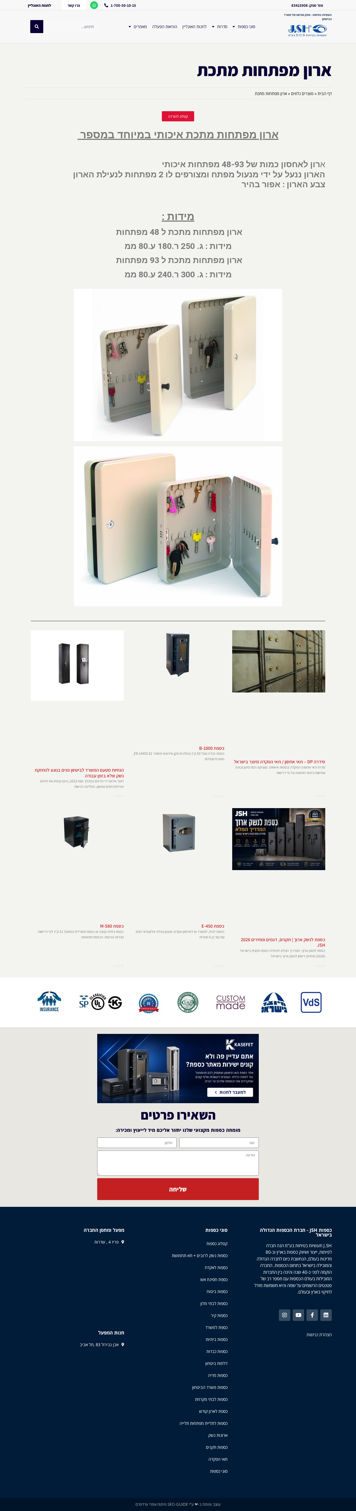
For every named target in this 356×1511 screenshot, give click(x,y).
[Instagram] (284, 1315)
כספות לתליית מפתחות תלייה (204, 1423)
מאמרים (140, 26)
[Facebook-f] (312, 1315)
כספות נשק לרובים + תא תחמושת (200, 1255)
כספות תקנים (217, 1447)
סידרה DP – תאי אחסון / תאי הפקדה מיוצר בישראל (279, 762)
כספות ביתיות (217, 1339)
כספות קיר (219, 1315)
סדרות (222, 26)
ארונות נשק (218, 1435)
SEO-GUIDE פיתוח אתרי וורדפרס (162, 1504)
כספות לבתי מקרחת (211, 1399)
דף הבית (325, 93)
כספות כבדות (217, 1351)
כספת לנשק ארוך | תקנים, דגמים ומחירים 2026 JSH (283, 942)
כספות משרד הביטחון (210, 1387)
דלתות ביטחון (216, 1363)
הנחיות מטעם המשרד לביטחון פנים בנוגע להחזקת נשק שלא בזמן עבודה (79, 773)
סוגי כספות (246, 26)
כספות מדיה (218, 1375)
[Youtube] (298, 1315)
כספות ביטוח (217, 1291)
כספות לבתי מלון (214, 1303)
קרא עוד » (319, 796)
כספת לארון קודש (213, 1411)
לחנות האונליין (194, 26)
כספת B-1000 (211, 748)
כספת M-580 (112, 926)
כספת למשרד (216, 1327)
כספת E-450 (212, 926)
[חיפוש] (36, 26)
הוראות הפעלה (164, 26)
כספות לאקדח (216, 1267)
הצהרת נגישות (319, 1335)
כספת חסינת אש (214, 1279)
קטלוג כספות (217, 1243)
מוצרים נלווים (302, 93)
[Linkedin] (326, 1315)
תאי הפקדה (218, 1459)
